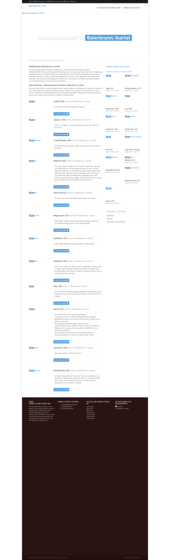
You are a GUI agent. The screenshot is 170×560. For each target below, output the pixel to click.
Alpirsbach (89, 408)
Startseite (32, 60)
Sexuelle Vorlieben (67, 408)
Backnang (89, 410)
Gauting (109, 219)
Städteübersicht (67, 406)
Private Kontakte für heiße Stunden (109, 8)
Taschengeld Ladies (56, 1)
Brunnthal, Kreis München (116, 222)
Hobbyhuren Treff (42, 1)
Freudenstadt (90, 414)
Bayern (48, 60)
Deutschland (41, 60)
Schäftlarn (110, 216)
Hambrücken (90, 416)
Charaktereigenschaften (69, 404)
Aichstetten (90, 406)
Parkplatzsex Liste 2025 (132, 8)
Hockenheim (90, 418)
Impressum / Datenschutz (132, 557)
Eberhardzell (90, 412)
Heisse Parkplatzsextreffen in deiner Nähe (53, 557)
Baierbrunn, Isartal (81, 101)
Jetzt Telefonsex (71, 1)
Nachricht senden (61, 114)
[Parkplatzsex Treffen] (37, 8)
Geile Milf (32, 1)
